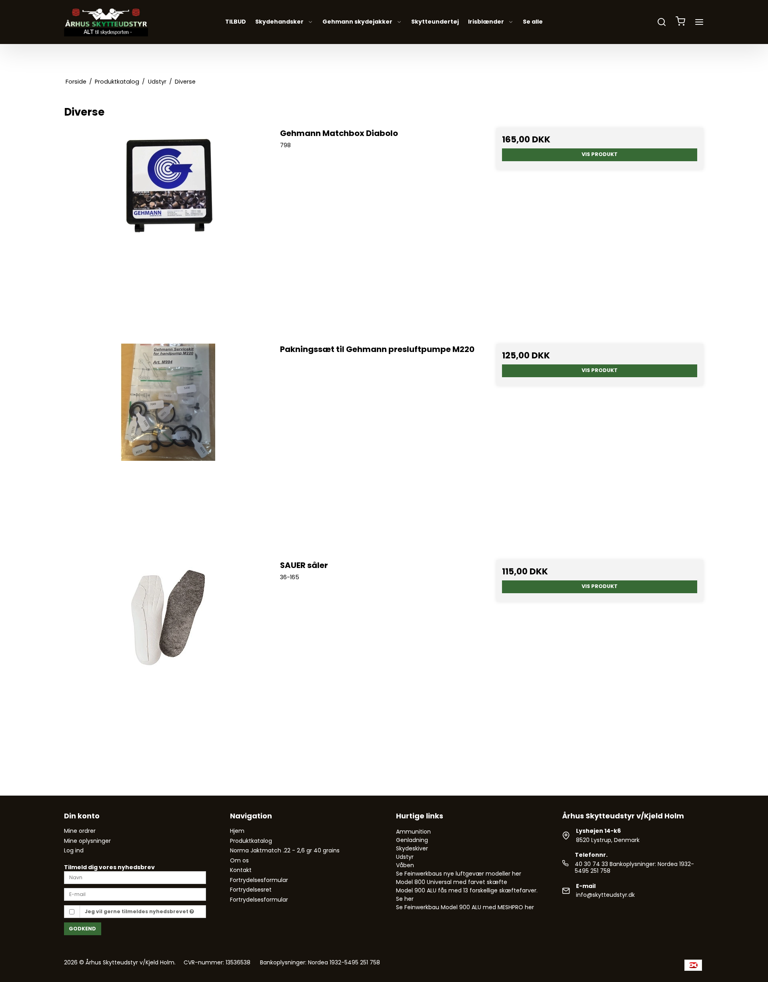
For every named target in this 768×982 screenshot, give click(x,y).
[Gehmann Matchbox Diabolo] (168, 231)
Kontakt (241, 870)
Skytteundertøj (435, 22)
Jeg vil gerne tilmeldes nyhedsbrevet (137, 911)
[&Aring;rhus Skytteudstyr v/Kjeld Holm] (106, 22)
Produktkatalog (251, 841)
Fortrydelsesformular (259, 880)
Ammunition (413, 832)
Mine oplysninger (87, 841)
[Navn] (135, 877)
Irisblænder (486, 22)
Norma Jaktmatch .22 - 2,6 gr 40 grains (285, 850)
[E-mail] (135, 894)
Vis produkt (600, 154)
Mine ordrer (80, 831)
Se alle (533, 22)
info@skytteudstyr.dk (605, 895)
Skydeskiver (412, 848)
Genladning (412, 840)
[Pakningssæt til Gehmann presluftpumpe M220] (168, 447)
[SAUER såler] (168, 663)
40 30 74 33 (591, 864)
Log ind (74, 850)
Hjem (237, 831)
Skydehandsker (279, 22)
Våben (405, 865)
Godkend (82, 928)
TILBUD (235, 22)
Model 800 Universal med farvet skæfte (451, 882)
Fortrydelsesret (251, 890)
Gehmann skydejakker (357, 22)
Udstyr (405, 857)
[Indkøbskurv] (680, 22)
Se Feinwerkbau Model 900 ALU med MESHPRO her (465, 907)
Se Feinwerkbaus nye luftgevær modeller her (458, 874)
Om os (239, 860)
